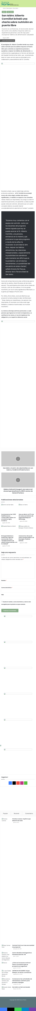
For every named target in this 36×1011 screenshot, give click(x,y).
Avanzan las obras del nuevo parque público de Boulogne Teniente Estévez (26, 538)
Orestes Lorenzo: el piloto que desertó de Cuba (21, 819)
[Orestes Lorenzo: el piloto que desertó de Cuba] (6, 880)
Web (2, 594)
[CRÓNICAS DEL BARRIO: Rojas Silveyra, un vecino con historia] (6, 973)
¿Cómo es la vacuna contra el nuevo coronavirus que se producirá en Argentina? (21, 964)
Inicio (4, 8)
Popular (5, 813)
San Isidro (15, 8)
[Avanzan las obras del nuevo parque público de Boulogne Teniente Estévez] (27, 529)
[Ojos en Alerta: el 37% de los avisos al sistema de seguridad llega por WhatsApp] (27, 508)
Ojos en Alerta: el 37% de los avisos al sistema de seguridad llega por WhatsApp (26, 517)
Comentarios (29, 813)
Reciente (16, 813)
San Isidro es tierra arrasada (21, 987)
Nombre (3, 580)
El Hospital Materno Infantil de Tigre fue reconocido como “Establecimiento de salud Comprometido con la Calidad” (9, 540)
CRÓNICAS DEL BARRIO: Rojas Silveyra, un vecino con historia (21, 971)
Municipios (9, 8)
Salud (4, 12)
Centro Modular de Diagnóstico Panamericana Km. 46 (22, 953)
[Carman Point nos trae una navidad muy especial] (6, 948)
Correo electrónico (6, 587)
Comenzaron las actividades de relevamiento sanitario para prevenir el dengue (22, 980)
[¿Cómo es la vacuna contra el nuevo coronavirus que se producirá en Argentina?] (6, 965)
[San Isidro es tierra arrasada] (6, 989)
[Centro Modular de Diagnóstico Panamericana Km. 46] (6, 956)
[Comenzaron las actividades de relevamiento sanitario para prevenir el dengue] (6, 981)
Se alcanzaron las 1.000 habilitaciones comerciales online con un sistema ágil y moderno (8, 518)
